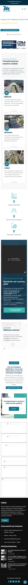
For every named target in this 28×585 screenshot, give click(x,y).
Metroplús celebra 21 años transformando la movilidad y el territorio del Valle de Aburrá (17, 565)
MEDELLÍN (7, 97)
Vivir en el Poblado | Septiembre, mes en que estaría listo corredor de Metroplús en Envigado (14, 370)
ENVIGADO (8, 133)
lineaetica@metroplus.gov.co (14, 1)
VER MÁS (4, 28)
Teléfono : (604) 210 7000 (10, 535)
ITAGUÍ (7, 168)
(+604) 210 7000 (14, 3)
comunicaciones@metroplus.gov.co (12, 539)
